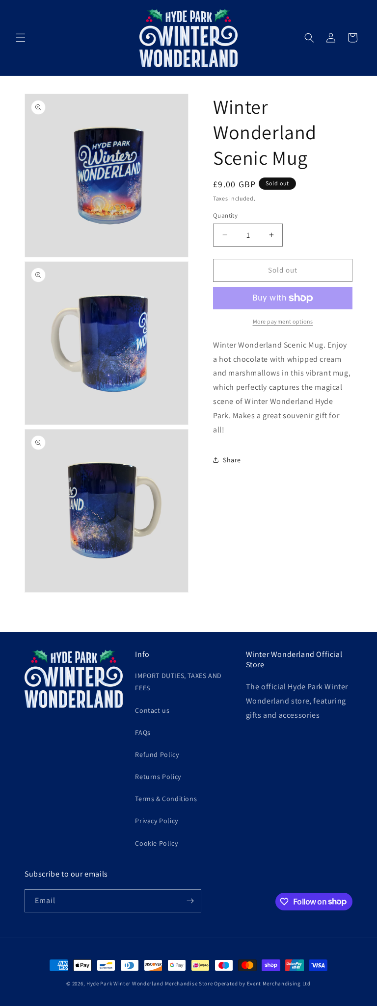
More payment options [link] (283, 321)
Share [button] (232, 459)
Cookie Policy (156, 843)
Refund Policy (157, 754)
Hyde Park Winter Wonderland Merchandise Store (149, 983)
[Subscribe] (190, 900)
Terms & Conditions (166, 798)
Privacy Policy (156, 820)
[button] (20, 38)
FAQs (142, 732)
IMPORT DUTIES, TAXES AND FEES (178, 681)
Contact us (152, 710)
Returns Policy (158, 776)
